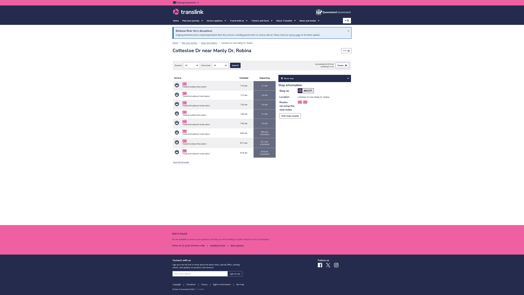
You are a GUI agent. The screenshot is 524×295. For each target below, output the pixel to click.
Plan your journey (190, 20)
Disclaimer (191, 284)
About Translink (284, 20)
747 (184, 84)
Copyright (176, 284)
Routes (178, 65)
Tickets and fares (260, 20)
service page (294, 35)
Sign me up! (235, 273)
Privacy (204, 284)
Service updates (215, 20)
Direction (205, 65)
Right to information (222, 284)
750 (184, 93)
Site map (240, 284)
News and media (308, 20)
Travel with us (237, 20)
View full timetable (181, 162)
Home (176, 20)
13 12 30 (186, 245)
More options (237, 245)
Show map (289, 78)
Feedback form (217, 245)
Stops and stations (209, 43)
